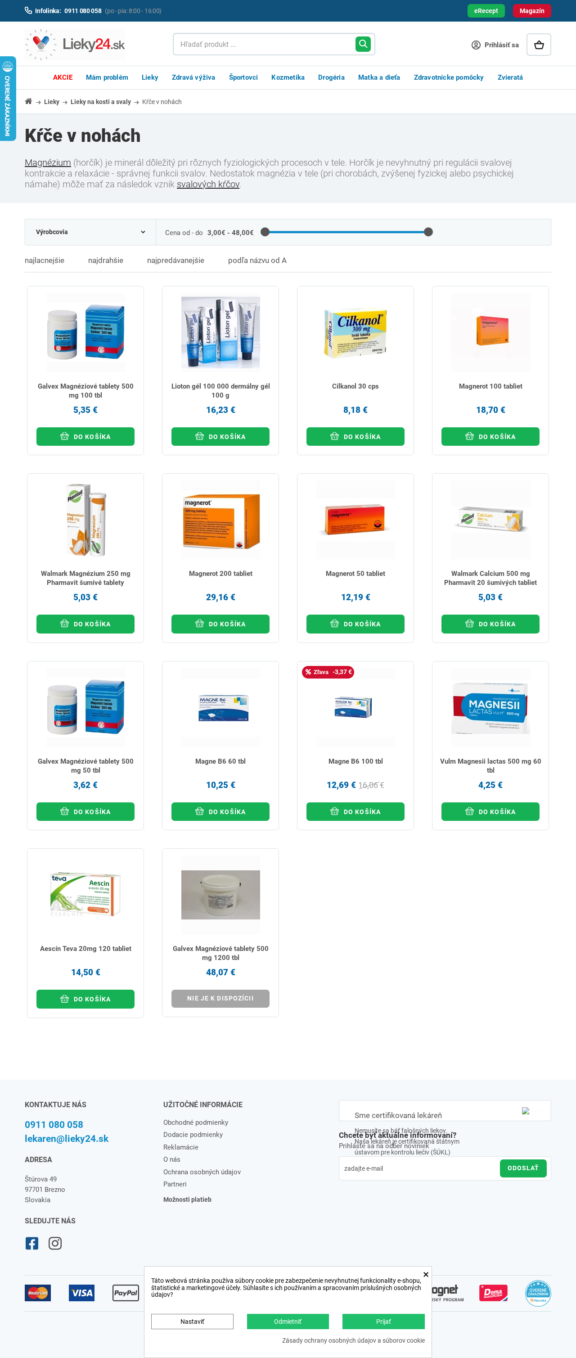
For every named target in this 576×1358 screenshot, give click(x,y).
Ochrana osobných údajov (202, 1172)
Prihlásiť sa (501, 45)
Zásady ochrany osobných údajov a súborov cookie (353, 1340)
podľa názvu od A (257, 260)
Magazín (532, 10)
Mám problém (107, 77)
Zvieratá (510, 77)
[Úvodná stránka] (34, 101)
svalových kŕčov (208, 184)
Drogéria (331, 77)
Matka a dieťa (379, 77)
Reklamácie (180, 1147)
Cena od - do (184, 233)
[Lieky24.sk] (90, 44)
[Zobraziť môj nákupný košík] (538, 44)
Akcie (62, 77)
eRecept (486, 10)
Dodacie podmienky (193, 1135)
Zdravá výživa (194, 77)
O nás (171, 1159)
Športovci (243, 77)
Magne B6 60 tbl (220, 761)
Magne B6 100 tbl (355, 761)
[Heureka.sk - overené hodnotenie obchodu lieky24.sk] (538, 1297)
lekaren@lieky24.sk (66, 1138)
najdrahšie (105, 260)
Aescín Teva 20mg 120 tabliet (85, 949)
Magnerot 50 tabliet (355, 574)
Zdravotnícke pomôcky (449, 77)
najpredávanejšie (175, 260)
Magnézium (48, 162)
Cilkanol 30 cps (355, 386)
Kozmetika (288, 77)
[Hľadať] (363, 44)
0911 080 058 (54, 1124)
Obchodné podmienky (195, 1122)
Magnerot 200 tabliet (220, 574)
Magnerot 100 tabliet (490, 386)
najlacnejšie (44, 260)
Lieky (150, 77)
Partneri (175, 1184)
